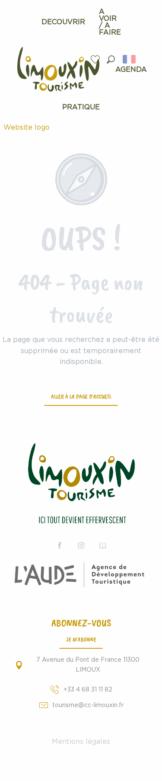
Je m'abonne (81, 639)
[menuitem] (63, 22)
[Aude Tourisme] (81, 574)
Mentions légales (81, 741)
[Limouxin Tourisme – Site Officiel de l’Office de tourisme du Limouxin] (81, 485)
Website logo (26, 127)
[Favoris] (96, 59)
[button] (110, 59)
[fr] (129, 59)
